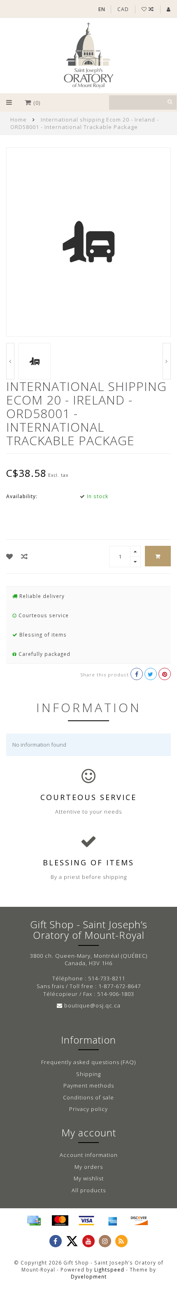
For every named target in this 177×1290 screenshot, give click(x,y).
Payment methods (88, 1085)
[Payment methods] (33, 1220)
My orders (89, 1166)
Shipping (88, 1074)
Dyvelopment (89, 1276)
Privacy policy (88, 1109)
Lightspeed (109, 1269)
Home (18, 119)
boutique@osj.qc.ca (92, 1005)
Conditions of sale (88, 1097)
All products (89, 1190)
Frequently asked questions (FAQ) (88, 1062)
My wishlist (89, 1178)
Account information (89, 1155)
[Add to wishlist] (9, 556)
